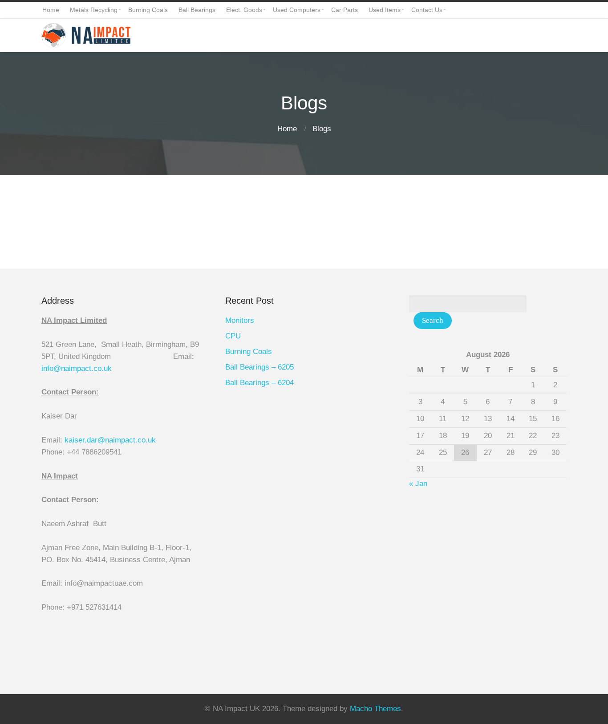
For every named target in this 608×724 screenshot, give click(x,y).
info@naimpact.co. (72, 368)
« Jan (418, 483)
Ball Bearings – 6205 (259, 367)
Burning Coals (248, 351)
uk (108, 368)
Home (287, 129)
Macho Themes (375, 708)
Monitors (239, 320)
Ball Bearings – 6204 (259, 382)
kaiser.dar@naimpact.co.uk (111, 440)
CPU (233, 336)
